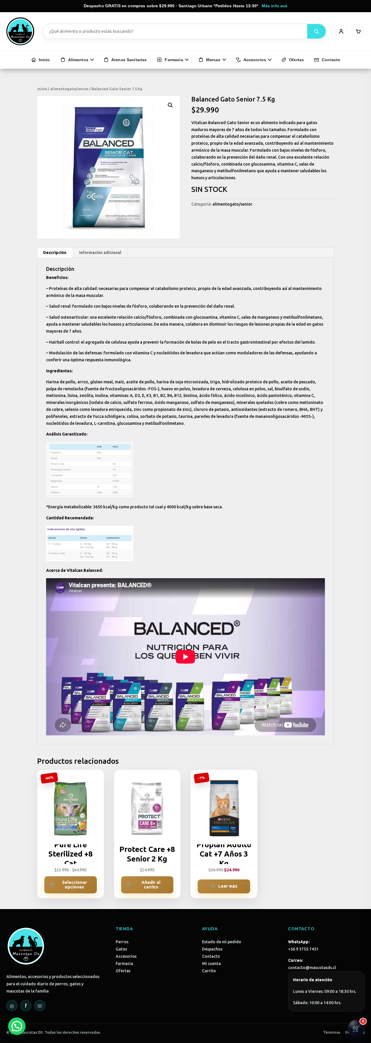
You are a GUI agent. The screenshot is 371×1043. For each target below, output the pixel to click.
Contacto (211, 956)
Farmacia (124, 963)
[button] (170, 105)
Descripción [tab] (54, 252)
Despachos (212, 949)
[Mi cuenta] (341, 31)
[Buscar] (316, 31)
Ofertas (123, 970)
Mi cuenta (211, 963)
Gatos (121, 949)
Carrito (209, 970)
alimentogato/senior (69, 89)
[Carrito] (358, 31)
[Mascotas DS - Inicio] (20, 31)
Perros (122, 941)
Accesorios (126, 956)
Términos (331, 1032)
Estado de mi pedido (221, 941)
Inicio (42, 89)
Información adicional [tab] (100, 252)
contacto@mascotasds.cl (312, 967)
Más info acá (275, 5)
